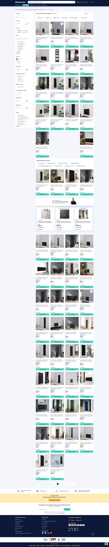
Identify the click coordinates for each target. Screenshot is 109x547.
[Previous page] (55, 484)
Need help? (17, 522)
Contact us (17, 524)
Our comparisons (45, 522)
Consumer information (75, 545)
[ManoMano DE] (48, 533)
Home (16, 9)
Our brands (44, 524)
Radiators (27, 9)
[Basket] (93, 2)
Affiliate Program (18, 531)
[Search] (29, 2)
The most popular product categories (49, 521)
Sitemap (37, 545)
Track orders (17, 519)
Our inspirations (45, 526)
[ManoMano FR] (43, 533)
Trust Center (58, 545)
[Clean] (74, 2)
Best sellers (44, 528)
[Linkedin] (69, 530)
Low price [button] (45, 208)
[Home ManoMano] (20, 2)
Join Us (16, 529)
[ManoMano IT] (45, 533)
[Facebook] (72, 530)
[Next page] (74, 484)
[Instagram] (75, 530)
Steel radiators (41, 9)
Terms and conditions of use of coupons (23, 533)
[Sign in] (90, 2)
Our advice (44, 519)
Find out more (62, 513)
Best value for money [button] (64, 208)
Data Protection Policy (50, 545)
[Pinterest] (78, 530)
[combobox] (88, 13)
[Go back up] (92, 534)
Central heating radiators (34, 9)
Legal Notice (42, 545)
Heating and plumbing (21, 9)
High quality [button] (83, 208)
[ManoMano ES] (51, 533)
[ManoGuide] (106, 544)
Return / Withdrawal (19, 521)
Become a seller (18, 528)
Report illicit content (19, 526)
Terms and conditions (66, 545)
